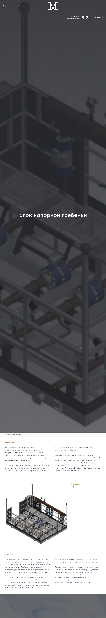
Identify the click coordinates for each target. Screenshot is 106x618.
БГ (24, 434)
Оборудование (16, 434)
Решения (13, 6)
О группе (6, 6)
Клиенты (21, 6)
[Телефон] (83, 17)
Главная (7, 434)
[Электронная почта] (87, 17)
